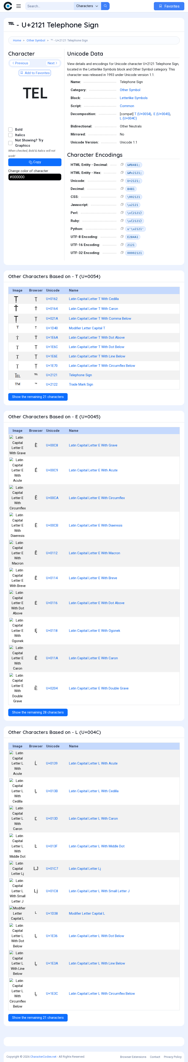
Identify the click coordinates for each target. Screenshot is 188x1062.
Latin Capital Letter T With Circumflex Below (102, 366)
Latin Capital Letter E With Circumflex (97, 498)
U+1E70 (52, 366)
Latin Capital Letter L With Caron (93, 818)
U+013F (52, 846)
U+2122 (52, 384)
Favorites (171, 6)
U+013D (52, 818)
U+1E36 (52, 936)
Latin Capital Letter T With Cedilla (94, 299)
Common (127, 106)
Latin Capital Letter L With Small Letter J (99, 891)
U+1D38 (52, 913)
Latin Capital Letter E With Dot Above (96, 603)
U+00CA (52, 498)
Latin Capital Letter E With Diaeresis (95, 525)
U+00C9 (52, 470)
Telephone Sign (80, 375)
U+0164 (52, 309)
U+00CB (52, 525)
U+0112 (52, 553)
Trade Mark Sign (81, 384)
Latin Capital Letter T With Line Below (97, 356)
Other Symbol (36, 40)
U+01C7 (52, 869)
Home (17, 40)
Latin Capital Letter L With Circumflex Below (102, 994)
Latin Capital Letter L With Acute (93, 763)
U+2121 (52, 375)
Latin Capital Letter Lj (85, 869)
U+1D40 (52, 328)
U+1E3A (52, 963)
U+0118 (52, 631)
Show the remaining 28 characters (38, 712)
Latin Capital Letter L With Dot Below (96, 936)
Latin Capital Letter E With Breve (93, 578)
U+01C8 (52, 891)
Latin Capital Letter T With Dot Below (96, 347)
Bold (18, 129)
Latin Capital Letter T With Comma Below (100, 318)
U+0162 (52, 299)
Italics (20, 135)
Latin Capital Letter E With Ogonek (94, 631)
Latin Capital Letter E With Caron (93, 658)
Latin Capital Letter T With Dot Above (97, 337)
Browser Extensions (133, 1057)
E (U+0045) (162, 114)
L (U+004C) (128, 118)
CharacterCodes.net (43, 1056)
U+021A (52, 318)
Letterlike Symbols (134, 98)
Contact (155, 1057)
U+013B (52, 791)
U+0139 (52, 763)
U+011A (52, 658)
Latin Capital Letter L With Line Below (97, 963)
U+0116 (52, 603)
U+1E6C (52, 347)
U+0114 (52, 578)
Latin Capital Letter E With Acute (93, 470)
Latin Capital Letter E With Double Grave (99, 688)
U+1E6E (52, 356)
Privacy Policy (173, 1057)
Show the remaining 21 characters (38, 397)
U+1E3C (52, 994)
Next (51, 63)
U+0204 (52, 688)
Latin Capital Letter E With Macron (94, 553)
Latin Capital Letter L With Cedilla (94, 791)
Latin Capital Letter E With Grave (93, 445)
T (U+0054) (142, 114)
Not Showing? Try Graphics (29, 143)
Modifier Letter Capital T (87, 328)
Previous (21, 63)
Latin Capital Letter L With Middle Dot (96, 846)
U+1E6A (52, 337)
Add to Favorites (37, 73)
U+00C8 (52, 445)
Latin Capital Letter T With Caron (93, 309)
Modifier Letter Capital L (87, 913)
